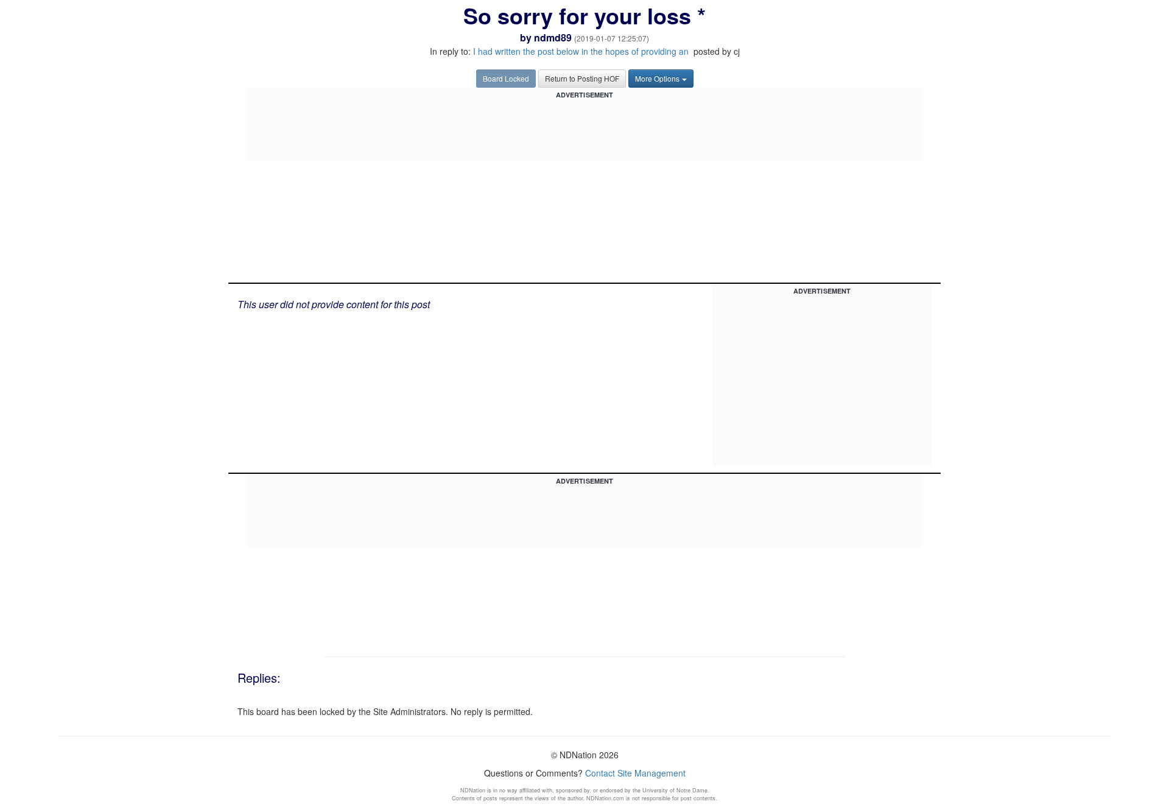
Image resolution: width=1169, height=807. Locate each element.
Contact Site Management (635, 773)
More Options (657, 78)
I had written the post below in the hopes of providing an (582, 51)
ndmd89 (553, 37)
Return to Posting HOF (582, 78)
